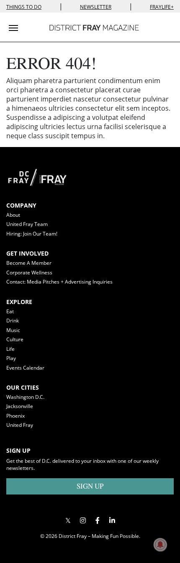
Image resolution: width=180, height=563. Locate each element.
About (13, 214)
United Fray (19, 425)
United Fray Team (27, 224)
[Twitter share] (68, 521)
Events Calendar (25, 367)
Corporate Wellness (29, 272)
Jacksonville (19, 406)
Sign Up (90, 486)
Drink (12, 320)
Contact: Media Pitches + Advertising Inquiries (59, 281)
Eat (10, 311)
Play (11, 358)
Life (10, 349)
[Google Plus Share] (83, 521)
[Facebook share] (97, 521)
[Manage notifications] (160, 544)
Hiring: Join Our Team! (31, 233)
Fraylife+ (162, 6)
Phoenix (15, 415)
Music (13, 330)
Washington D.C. (25, 397)
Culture (14, 339)
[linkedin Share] (112, 521)
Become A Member (28, 262)
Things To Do (23, 6)
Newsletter (95, 6)
